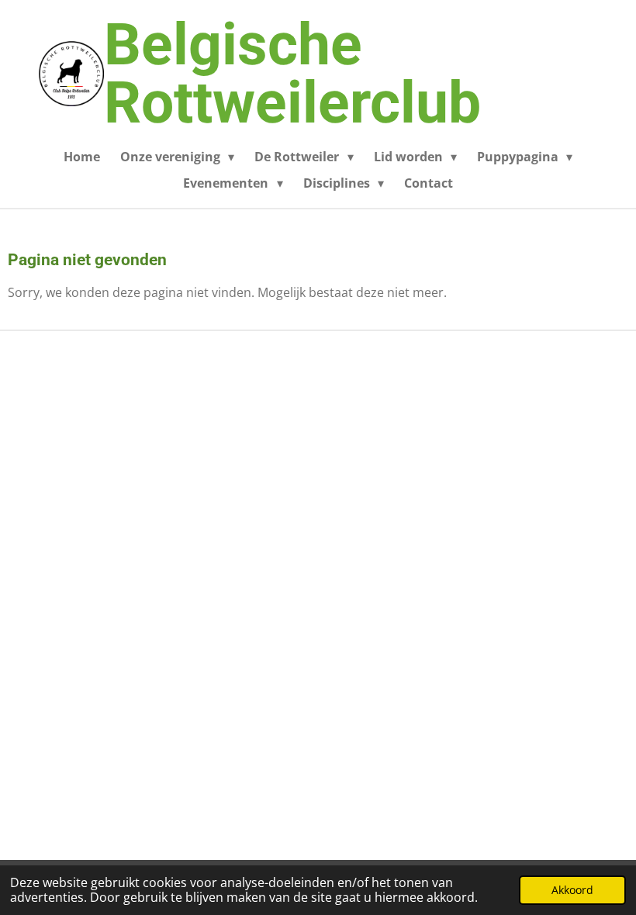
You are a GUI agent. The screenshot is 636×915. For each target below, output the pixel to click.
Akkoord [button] (572, 889)
